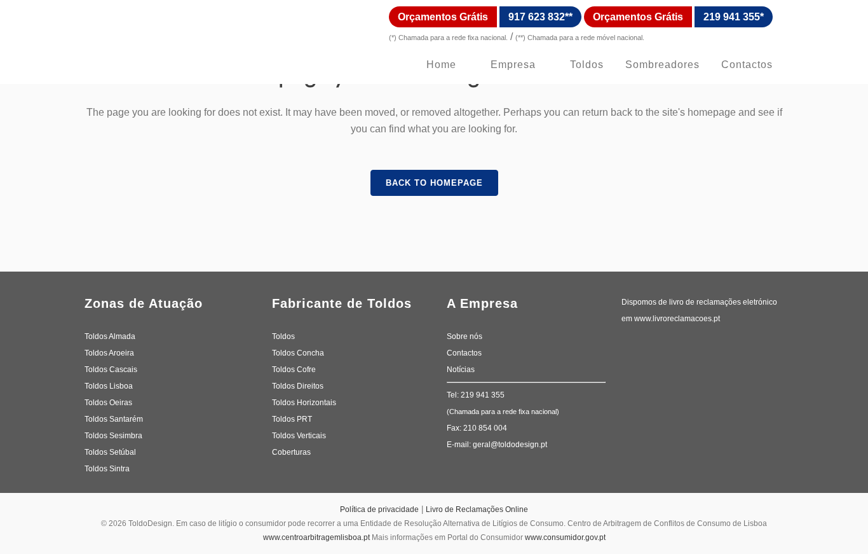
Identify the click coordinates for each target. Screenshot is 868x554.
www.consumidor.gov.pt (565, 537)
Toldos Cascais (111, 369)
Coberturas (291, 452)
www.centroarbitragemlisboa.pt (316, 537)
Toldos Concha (298, 353)
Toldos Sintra (107, 468)
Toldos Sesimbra (113, 435)
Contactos (464, 353)
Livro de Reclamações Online (477, 509)
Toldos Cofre (294, 369)
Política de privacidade (379, 509)
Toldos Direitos (297, 386)
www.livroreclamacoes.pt (678, 318)
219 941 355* (733, 16)
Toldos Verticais (299, 435)
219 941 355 (483, 395)
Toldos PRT (292, 419)
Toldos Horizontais (304, 402)
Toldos (283, 336)
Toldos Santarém (114, 419)
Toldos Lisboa (109, 386)
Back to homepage (434, 183)
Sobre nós (464, 336)
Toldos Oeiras (108, 402)
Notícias (461, 369)
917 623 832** (540, 16)
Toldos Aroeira (109, 353)
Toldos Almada (110, 336)
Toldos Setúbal (110, 452)
